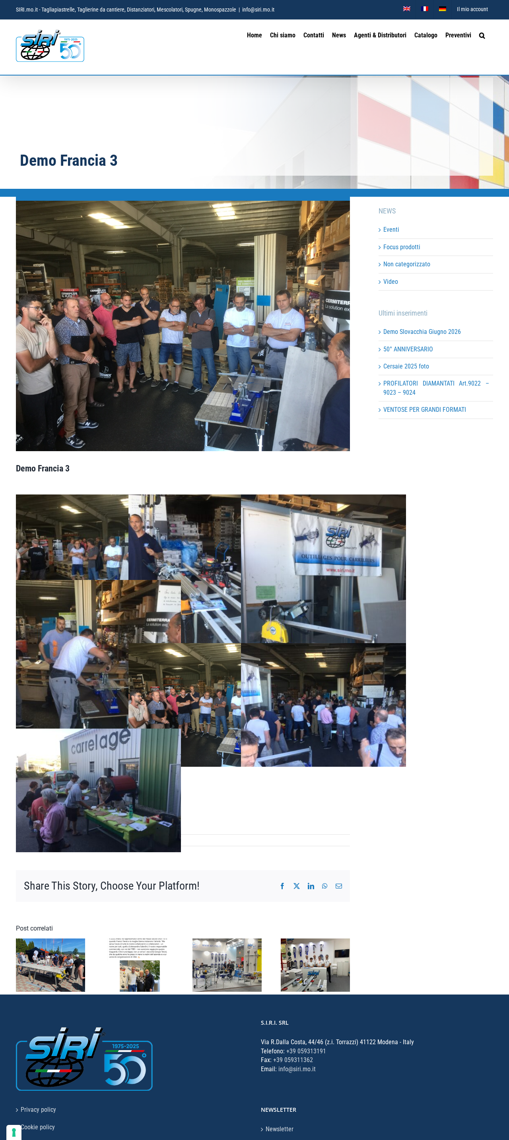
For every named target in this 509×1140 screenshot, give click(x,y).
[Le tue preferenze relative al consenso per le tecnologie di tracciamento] (13, 1132)
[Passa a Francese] (424, 9)
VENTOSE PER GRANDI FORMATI (424, 409)
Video (390, 281)
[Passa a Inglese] (407, 9)
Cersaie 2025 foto (406, 366)
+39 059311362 (293, 1060)
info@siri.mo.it (258, 9)
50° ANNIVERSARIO (408, 349)
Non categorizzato (406, 264)
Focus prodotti (401, 247)
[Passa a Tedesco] (442, 9)
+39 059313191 (306, 1051)
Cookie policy (38, 1127)
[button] (482, 34)
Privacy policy (38, 1109)
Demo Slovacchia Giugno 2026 (422, 331)
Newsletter (279, 1129)
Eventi (391, 229)
